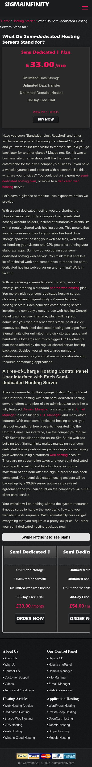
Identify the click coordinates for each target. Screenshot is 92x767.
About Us (10, 658)
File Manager (57, 677)
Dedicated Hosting (16, 712)
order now (30, 618)
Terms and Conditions (19, 690)
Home (5, 21)
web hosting (59, 455)
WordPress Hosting (62, 705)
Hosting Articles (24, 21)
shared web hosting (64, 288)
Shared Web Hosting (18, 718)
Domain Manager (35, 409)
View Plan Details (46, 112)
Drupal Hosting (59, 731)
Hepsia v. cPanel (60, 664)
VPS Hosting (13, 725)
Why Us (9, 664)
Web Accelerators (61, 690)
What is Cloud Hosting (19, 737)
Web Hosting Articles (18, 705)
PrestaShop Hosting (62, 712)
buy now (46, 119)
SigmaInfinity (27, 4)
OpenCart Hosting (61, 718)
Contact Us (12, 671)
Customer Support (16, 677)
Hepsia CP (56, 658)
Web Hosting (13, 731)
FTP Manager (50, 415)
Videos (9, 684)
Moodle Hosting (59, 737)
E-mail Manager (59, 684)
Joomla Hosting (59, 725)
